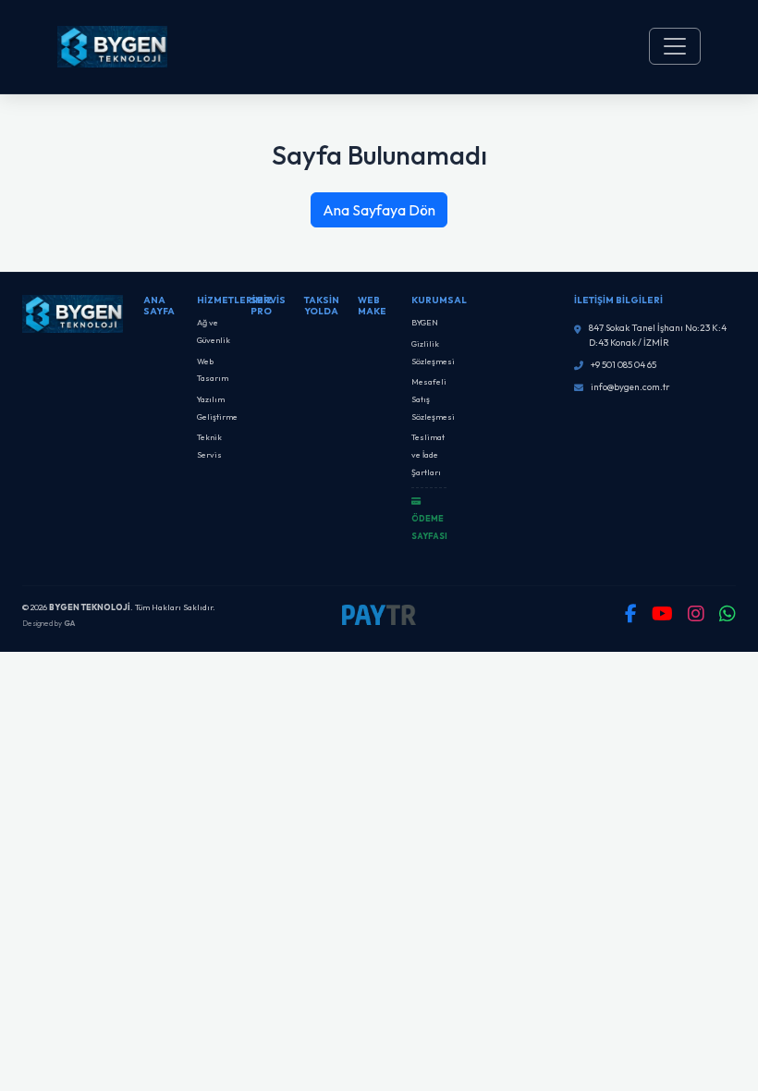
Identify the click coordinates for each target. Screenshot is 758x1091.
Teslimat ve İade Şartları (428, 454)
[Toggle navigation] (675, 46)
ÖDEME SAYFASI (429, 526)
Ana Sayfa (159, 305)
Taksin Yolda (321, 305)
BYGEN (424, 322)
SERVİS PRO (268, 305)
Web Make (372, 305)
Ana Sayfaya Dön (379, 210)
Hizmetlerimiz (235, 300)
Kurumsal (439, 300)
